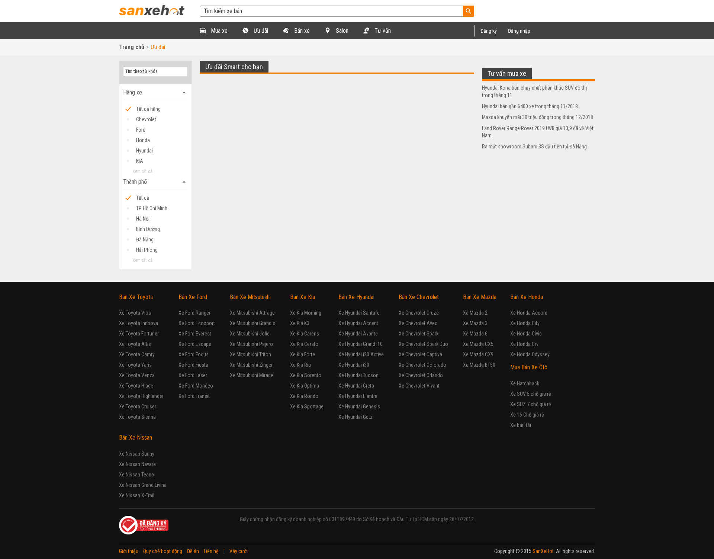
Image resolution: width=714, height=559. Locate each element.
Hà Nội (142, 219)
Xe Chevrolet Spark (418, 334)
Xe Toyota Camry (137, 354)
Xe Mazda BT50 (479, 365)
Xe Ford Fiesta (193, 365)
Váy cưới (238, 551)
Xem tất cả (142, 171)
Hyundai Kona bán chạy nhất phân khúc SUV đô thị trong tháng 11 (534, 91)
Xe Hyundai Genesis (359, 406)
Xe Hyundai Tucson (358, 375)
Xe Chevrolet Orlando (421, 375)
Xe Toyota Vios (135, 313)
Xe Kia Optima (304, 386)
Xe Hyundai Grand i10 (360, 344)
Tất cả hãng (148, 109)
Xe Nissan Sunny (136, 454)
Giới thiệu (128, 551)
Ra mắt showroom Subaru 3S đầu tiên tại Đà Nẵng (534, 147)
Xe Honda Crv (524, 344)
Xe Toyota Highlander (141, 396)
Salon (341, 30)
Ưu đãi (260, 30)
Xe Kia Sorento (305, 375)
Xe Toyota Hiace (136, 386)
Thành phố (155, 182)
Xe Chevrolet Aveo (418, 323)
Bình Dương (148, 229)
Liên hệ (211, 551)
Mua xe (218, 30)
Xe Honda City (525, 323)
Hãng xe (155, 92)
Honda (143, 140)
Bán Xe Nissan (135, 437)
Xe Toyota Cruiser (137, 406)
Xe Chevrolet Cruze (419, 313)
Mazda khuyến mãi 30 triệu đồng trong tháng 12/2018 (537, 117)
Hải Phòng (147, 250)
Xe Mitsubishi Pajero (251, 344)
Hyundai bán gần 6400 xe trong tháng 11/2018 (530, 106)
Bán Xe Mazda (479, 297)
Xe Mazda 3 (475, 323)
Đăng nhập (519, 31)
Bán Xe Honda (526, 297)
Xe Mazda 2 (475, 313)
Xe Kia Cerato (304, 344)
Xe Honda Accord (528, 313)
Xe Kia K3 (299, 323)
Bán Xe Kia (302, 297)
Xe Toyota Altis (135, 344)
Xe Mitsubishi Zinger (251, 365)
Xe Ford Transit (194, 396)
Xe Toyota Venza (137, 375)
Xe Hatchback (524, 383)
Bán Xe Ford (192, 297)
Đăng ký (488, 31)
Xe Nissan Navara (137, 464)
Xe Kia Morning (305, 313)
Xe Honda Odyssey (530, 354)
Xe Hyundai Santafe (359, 313)
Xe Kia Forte (302, 354)
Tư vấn (382, 30)
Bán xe (301, 30)
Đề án (193, 551)
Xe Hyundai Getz (355, 417)
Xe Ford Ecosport (196, 323)
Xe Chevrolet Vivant (419, 386)
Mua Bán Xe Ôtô (528, 367)
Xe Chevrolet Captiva (420, 354)
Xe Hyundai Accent (358, 323)
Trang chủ (131, 47)
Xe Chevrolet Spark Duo (423, 344)
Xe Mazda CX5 (478, 344)
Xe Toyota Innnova (138, 323)
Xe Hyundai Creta (356, 386)
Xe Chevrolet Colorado (422, 365)
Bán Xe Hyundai (356, 297)
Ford (140, 130)
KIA (139, 161)
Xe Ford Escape (194, 344)
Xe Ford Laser (192, 375)
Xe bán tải (520, 425)
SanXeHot (543, 551)
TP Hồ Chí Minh (151, 208)
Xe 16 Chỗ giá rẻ (527, 415)
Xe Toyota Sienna (137, 417)
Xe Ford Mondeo (195, 386)
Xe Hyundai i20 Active (361, 354)
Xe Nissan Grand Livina (143, 485)
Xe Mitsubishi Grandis (252, 323)
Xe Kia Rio (300, 365)
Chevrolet (146, 119)
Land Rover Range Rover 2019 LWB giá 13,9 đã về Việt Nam (538, 132)
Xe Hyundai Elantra (357, 396)
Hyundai (144, 151)
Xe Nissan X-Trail (136, 495)
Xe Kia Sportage (307, 406)
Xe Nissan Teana (136, 475)
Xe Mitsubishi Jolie (250, 334)
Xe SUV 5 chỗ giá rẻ (530, 394)
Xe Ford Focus (193, 354)
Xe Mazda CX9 (478, 354)
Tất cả (142, 198)
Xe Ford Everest (194, 334)
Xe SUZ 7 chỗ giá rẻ (530, 404)
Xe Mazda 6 (475, 334)
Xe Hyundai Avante (358, 334)
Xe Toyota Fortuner (139, 334)
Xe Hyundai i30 (353, 365)
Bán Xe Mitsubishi (250, 297)
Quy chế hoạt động (162, 551)
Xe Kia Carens (304, 334)
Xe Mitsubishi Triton (250, 354)
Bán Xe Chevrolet (419, 297)
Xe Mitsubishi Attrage (252, 313)
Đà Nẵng (145, 239)
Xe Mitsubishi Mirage (251, 375)
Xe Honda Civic (526, 334)
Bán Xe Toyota (136, 297)
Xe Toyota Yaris (135, 365)
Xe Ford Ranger (194, 313)
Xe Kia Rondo (304, 396)
